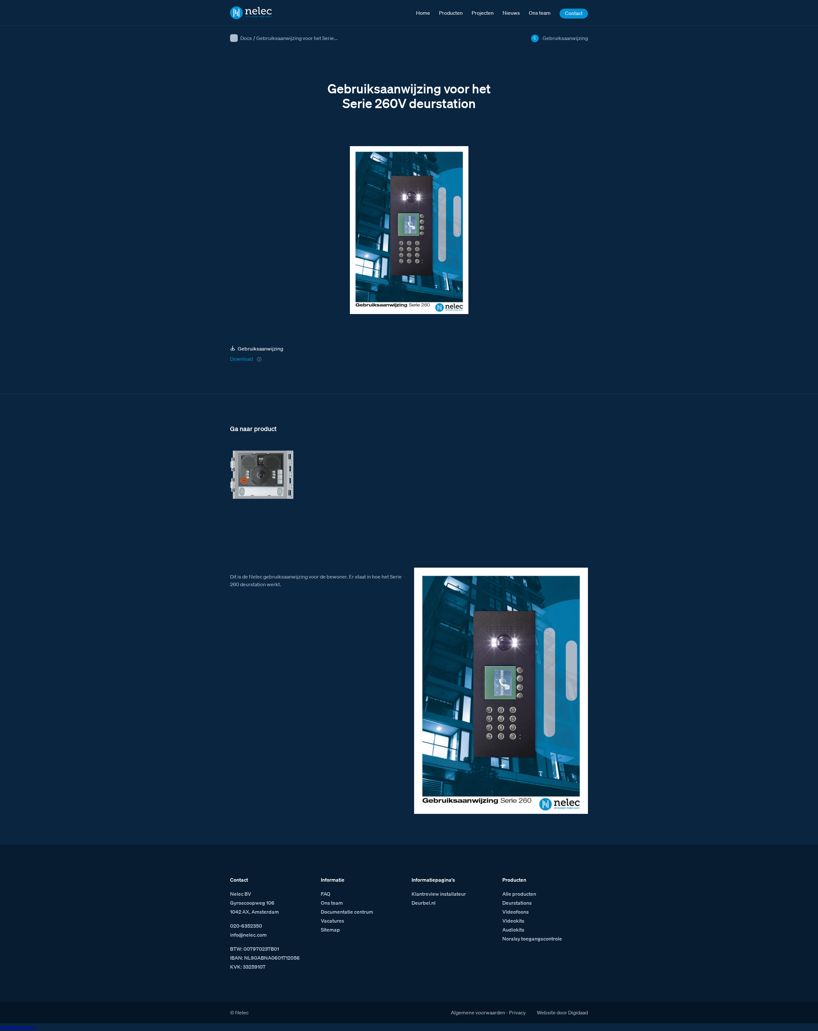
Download (241, 359)
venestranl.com (17, 1027)
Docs (246, 38)
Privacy (517, 1012)
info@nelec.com (248, 935)
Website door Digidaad (562, 1012)
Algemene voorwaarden (478, 1012)
